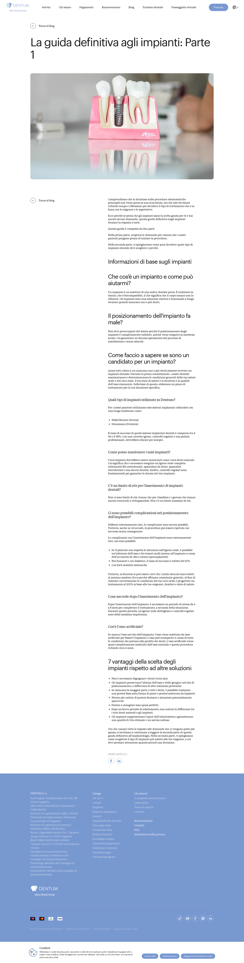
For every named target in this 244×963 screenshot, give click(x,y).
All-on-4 (97, 798)
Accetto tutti (150, 956)
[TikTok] (180, 918)
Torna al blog (46, 25)
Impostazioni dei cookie (126, 929)
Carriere (139, 811)
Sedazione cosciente (104, 847)
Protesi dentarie (102, 834)
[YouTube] (187, 918)
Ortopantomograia (103, 856)
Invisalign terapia (103, 838)
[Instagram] (203, 918)
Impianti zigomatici (104, 811)
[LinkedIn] (210, 918)
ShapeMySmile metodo (106, 820)
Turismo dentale (153, 7)
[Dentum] (18, 7)
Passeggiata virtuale (184, 7)
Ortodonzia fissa (102, 829)
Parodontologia (101, 852)
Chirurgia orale (101, 825)
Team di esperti (143, 807)
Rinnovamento (111, 7)
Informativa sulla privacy (149, 834)
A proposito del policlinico (150, 798)
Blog (131, 7)
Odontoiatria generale (106, 843)
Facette (97, 816)
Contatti (139, 825)
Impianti (97, 807)
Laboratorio (141, 802)
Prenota (218, 7)
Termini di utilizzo (102, 929)
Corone (96, 802)
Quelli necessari (170, 956)
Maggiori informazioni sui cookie (198, 956)
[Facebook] (195, 918)
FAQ (137, 829)
